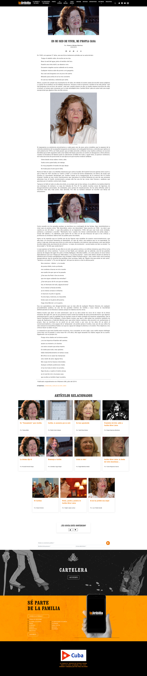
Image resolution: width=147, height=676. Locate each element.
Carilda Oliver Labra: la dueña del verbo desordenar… (114, 460)
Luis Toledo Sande (97, 508)
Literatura (48, 385)
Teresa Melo (25, 430)
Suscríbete (32, 634)
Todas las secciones (35, 619)
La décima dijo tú (26, 459)
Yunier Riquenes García (113, 466)
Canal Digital (72, 2)
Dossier (78, 1)
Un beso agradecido (82, 423)
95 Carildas (38, 501)
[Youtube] (125, 3)
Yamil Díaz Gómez (83, 430)
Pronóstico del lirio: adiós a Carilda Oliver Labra (113, 424)
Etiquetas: (40, 385)
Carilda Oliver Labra (59, 385)
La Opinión (59, 2)
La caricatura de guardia (46, 2)
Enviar (108, 543)
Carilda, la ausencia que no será (59, 423)
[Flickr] (128, 3)
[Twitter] (119, 3)
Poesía (54, 1)
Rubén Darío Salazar (55, 430)
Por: (65, 45)
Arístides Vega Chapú (56, 466)
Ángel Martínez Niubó (83, 466)
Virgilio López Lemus (69, 508)
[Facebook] (122, 3)
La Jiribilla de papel (36, 2)
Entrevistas (93, 1)
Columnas (101, 1)
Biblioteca (109, 1)
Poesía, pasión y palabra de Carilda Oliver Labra (71, 502)
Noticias (85, 1)
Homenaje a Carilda (55, 459)
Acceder (73, 577)
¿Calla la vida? (81, 459)
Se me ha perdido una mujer (99, 501)
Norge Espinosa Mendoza (113, 430)
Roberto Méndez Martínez (75, 45)
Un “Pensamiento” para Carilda (31, 423)
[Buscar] (115, 3)
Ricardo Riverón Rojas (28, 466)
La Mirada (66, 2)
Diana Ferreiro (40, 508)
